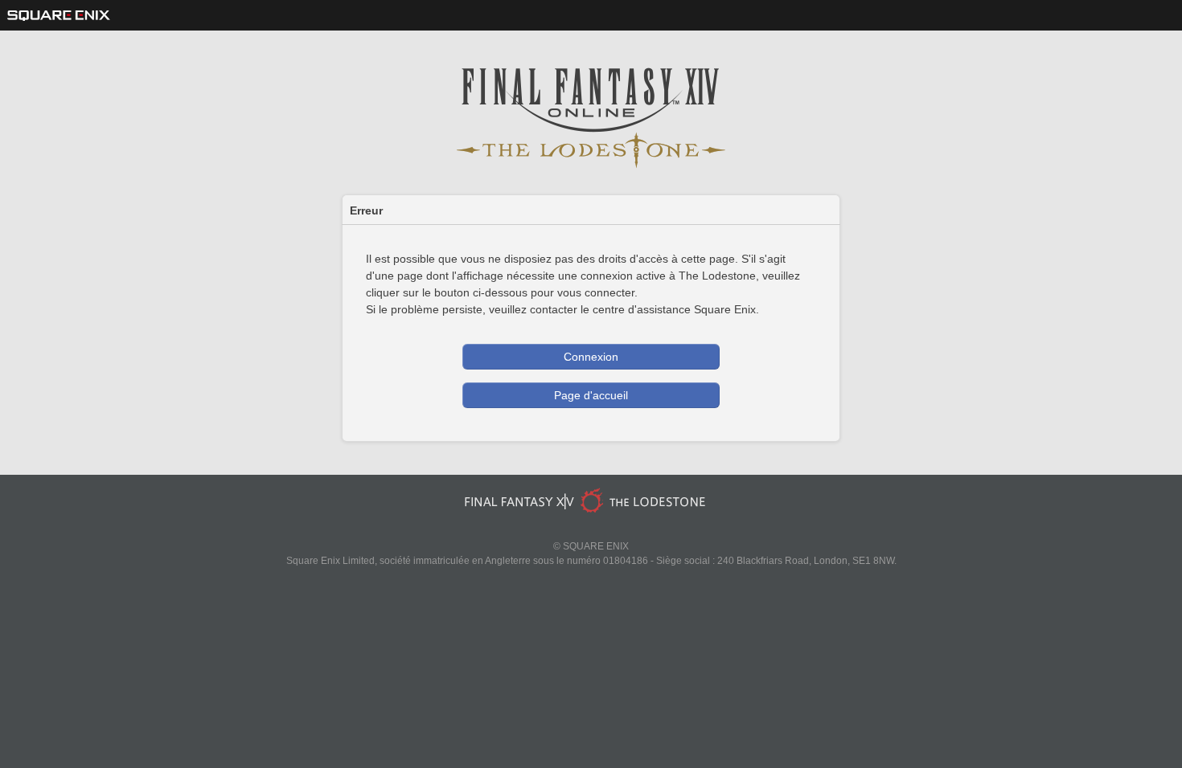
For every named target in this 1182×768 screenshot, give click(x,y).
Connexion (591, 356)
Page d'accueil (591, 395)
